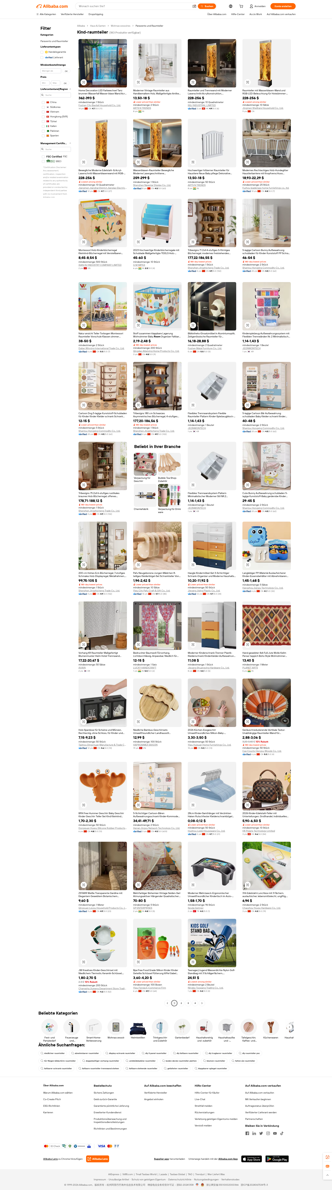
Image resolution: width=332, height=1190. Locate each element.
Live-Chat (200, 1099)
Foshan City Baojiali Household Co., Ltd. (100, 105)
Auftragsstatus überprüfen (259, 1105)
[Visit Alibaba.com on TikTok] (282, 1133)
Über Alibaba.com (53, 1085)
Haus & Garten (98, 25)
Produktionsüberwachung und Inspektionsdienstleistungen (110, 1120)
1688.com (127, 1174)
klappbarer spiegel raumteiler (212, 1068)
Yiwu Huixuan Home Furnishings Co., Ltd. (209, 744)
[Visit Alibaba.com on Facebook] (247, 1133)
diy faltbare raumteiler (188, 1053)
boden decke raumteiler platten (181, 1061)
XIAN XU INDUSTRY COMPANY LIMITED (100, 265)
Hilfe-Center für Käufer (207, 1092)
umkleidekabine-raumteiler (142, 1061)
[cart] (242, 6)
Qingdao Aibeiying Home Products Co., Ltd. (156, 351)
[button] (194, 6)
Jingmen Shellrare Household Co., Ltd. (262, 108)
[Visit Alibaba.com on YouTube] (275, 1133)
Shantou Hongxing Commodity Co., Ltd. (263, 267)
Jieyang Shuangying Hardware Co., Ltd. (208, 667)
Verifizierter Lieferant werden (261, 1112)
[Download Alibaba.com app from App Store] (251, 1158)
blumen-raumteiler (216, 1061)
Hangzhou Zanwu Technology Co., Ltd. (262, 587)
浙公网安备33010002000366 (222, 1184)
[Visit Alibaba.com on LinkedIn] (254, 1133)
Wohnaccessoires (120, 25)
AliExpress (113, 1174)
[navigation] (55, 515)
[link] (327, 1157)
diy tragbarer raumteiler (220, 1053)
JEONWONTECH (251, 348)
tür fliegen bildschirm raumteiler (60, 1061)
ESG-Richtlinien (51, 1105)
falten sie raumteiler (245, 1061)
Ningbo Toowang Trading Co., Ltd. (205, 987)
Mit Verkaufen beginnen (258, 1099)
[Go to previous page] (167, 1003)
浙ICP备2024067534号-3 (254, 1184)
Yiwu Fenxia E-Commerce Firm (149, 987)
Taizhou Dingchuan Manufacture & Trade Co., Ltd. (103, 744)
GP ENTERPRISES (142, 908)
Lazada (163, 1174)
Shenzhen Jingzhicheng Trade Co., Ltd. (208, 267)
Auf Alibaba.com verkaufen (259, 1092)
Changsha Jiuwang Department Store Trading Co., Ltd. (103, 988)
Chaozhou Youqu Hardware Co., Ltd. (261, 908)
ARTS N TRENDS (142, 108)
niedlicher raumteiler (54, 1053)
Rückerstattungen (204, 1112)
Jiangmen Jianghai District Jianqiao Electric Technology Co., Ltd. (103, 187)
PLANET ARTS (250, 667)
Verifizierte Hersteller (155, 1092)
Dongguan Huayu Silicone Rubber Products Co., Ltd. (103, 828)
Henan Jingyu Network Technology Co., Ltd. (156, 828)
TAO (190, 1174)
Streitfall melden (203, 1105)
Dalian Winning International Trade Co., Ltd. (101, 348)
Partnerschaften (254, 1119)
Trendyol (200, 1174)
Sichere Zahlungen (104, 1092)
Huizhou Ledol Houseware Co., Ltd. (206, 830)
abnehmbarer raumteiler (87, 1053)
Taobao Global (177, 1174)
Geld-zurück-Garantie (105, 1099)
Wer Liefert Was (216, 1174)
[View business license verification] (197, 1185)
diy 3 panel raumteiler (156, 1053)
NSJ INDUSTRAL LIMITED (202, 105)
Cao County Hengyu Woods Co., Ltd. (262, 751)
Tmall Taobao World (146, 1174)
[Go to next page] (202, 1003)
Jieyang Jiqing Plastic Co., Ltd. (204, 590)
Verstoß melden (203, 1125)
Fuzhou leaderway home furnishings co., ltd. (265, 187)
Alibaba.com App (228, 1159)
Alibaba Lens (50, 1159)
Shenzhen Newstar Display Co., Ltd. (152, 185)
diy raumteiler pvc (251, 1053)
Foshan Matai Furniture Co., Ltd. (205, 348)
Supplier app (161, 1159)
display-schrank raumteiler (122, 1053)
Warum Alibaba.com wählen (58, 1092)
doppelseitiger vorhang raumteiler (102, 1061)
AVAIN (82, 667)
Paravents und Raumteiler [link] (149, 25)
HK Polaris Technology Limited (258, 830)
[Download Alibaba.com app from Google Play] (277, 1158)
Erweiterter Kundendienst (107, 1112)
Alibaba (81, 25)
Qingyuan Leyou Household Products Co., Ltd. (103, 908)
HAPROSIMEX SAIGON (145, 744)
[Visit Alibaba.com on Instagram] (268, 1133)
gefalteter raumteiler (177, 1068)
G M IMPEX (139, 265)
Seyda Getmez (195, 908)
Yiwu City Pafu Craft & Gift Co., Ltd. (151, 590)
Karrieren (48, 1112)
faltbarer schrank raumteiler (58, 1068)
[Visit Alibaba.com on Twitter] (261, 1133)
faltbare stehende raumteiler (143, 1068)
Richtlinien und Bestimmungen (110, 1128)
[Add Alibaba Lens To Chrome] (97, 1158)
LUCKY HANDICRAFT (144, 667)
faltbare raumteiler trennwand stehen (100, 1068)
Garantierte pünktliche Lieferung (111, 1105)
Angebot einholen (153, 1099)
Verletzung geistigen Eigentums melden (216, 1119)
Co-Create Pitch (52, 1099)
